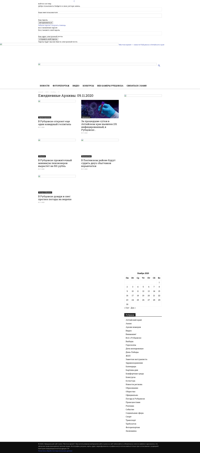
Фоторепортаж (61, 85)
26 (143, 300)
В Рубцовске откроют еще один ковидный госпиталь (54, 123)
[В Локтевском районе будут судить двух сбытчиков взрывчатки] (100, 148)
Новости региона (134, 384)
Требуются (131, 424)
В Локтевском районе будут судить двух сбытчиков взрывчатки (98, 163)
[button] (159, 66)
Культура (130, 381)
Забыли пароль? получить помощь (52, 25)
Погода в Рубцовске (45, 192)
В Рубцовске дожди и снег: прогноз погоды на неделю (55, 198)
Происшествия (86, 156)
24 (133, 300)
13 (149, 291)
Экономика (131, 431)
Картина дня (132, 370)
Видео (76, 85)
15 (159, 291)
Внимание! (131, 334)
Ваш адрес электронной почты (50, 36)
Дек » (133, 308)
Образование (132, 388)
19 (143, 295)
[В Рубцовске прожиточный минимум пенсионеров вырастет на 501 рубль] (57, 148)
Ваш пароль (43, 20)
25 (138, 300)
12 (143, 291)
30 (127, 304)
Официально (86, 117)
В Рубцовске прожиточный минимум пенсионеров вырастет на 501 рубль (55, 163)
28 (154, 300)
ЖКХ (128, 355)
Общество (42, 156)
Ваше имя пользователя (48, 12)
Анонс (129, 323)
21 (154, 295)
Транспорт (131, 420)
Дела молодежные (135, 348)
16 (127, 295)
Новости (44, 85)
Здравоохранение (44, 117)
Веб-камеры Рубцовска (110, 85)
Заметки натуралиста (136, 359)
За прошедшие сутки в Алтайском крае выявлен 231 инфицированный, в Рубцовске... (99, 125)
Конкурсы (88, 85)
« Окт (126, 308)
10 (133, 291)
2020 (46, 92)
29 (159, 300)
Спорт (128, 416)
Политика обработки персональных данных (55, 451)
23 (127, 300)
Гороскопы (131, 345)
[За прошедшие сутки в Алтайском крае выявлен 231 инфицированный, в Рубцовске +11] (100, 109)
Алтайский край (134, 320)
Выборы (129, 341)
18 (138, 295)
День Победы (132, 352)
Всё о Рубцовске (133, 338)
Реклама (130, 406)
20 (149, 295)
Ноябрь (53, 92)
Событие (130, 409)
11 (138, 291)
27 (149, 300)
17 (133, 295)
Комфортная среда (135, 373)
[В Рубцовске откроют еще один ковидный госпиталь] (57, 109)
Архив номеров (133, 327)
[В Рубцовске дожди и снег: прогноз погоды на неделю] (57, 184)
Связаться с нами (137, 85)
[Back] (74, 1)
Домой (40, 92)
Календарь (131, 366)
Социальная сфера (135, 413)
